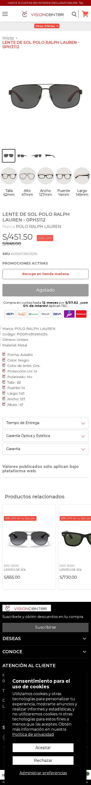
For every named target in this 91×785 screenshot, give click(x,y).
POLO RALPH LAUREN (38, 226)
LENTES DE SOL (15, 569)
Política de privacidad (33, 734)
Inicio (8, 38)
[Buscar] (74, 14)
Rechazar (43, 760)
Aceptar (43, 747)
